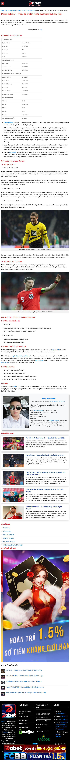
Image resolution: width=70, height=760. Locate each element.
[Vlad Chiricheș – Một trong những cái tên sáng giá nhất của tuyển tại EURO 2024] (13, 478)
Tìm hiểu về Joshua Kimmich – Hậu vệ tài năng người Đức (45, 438)
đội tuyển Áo (56, 350)
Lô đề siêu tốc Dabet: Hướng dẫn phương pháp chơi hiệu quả (24, 681)
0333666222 (64, 716)
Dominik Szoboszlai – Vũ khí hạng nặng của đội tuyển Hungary (44, 508)
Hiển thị (40, 29)
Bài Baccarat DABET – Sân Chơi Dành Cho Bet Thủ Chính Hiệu (24, 676)
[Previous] (4, 606)
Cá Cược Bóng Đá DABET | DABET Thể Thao (15, 10)
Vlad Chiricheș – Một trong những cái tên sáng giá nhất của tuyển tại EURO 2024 (45, 473)
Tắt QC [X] (35, 743)
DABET (3, 10)
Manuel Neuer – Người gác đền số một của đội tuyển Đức (45, 455)
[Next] (65, 606)
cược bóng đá (5, 362)
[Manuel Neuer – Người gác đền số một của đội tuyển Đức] (13, 460)
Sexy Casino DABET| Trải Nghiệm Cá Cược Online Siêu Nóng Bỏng (26, 693)
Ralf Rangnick (39, 360)
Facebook (56, 420)
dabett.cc (5, 732)
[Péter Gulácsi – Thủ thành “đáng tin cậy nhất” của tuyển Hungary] (13, 495)
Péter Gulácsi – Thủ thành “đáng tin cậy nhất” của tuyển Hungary (44, 491)
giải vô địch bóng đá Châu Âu (21, 356)
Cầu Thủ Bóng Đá (31, 10)
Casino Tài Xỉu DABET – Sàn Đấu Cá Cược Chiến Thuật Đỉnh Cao (25, 687)
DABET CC (16, 386)
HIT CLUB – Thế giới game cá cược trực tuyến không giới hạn (24, 670)
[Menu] (2, 3)
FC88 (57, 734)
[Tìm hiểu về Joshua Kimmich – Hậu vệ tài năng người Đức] (13, 443)
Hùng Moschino (48, 398)
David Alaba (12, 152)
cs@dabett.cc (63, 719)
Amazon (51, 420)
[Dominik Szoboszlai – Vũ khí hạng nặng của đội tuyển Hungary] (13, 512)
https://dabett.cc (60, 713)
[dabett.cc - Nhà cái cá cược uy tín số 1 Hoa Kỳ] (35, 3)
